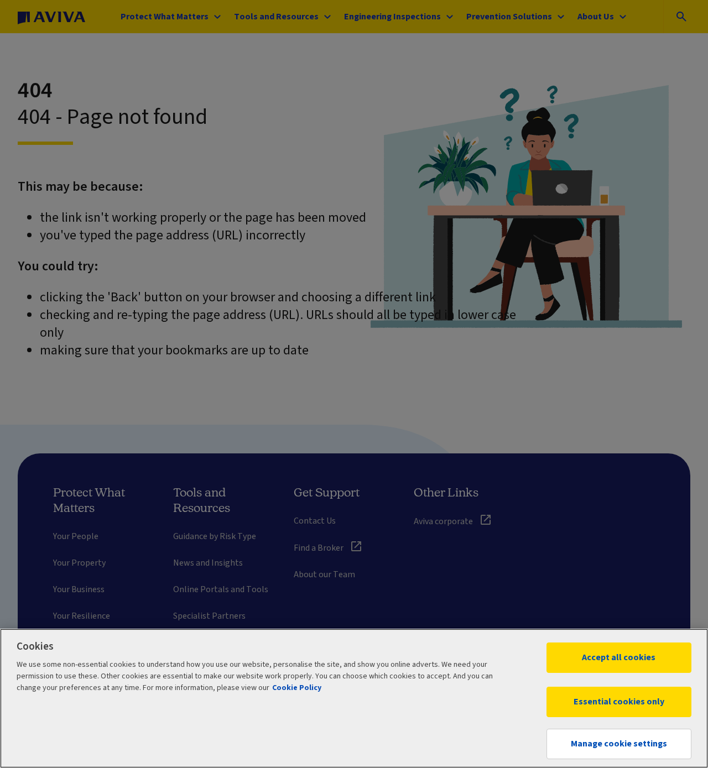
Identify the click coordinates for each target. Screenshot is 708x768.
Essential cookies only (619, 702)
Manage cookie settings (619, 744)
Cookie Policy (296, 687)
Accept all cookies (618, 657)
